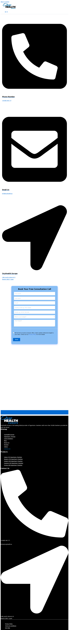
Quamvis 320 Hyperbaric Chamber (13, 463)
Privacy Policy (32, 334)
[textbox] (34, 317)
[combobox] (34, 316)
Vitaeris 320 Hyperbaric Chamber (13, 461)
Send (16, 339)
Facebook (37, 413)
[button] (34, 431)
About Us (6, 442)
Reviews (6, 444)
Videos (6, 446)
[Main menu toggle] (6, 12)
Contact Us (7, 449)
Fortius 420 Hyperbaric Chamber (13, 465)
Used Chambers (8, 438)
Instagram (27, 413)
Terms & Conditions (10, 626)
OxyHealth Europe (9, 434)
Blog (5, 440)
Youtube (46, 413)
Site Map (7, 628)
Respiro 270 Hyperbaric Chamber (13, 459)
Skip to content (5, 2)
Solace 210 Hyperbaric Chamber (13, 457)
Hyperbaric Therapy (9, 436)
